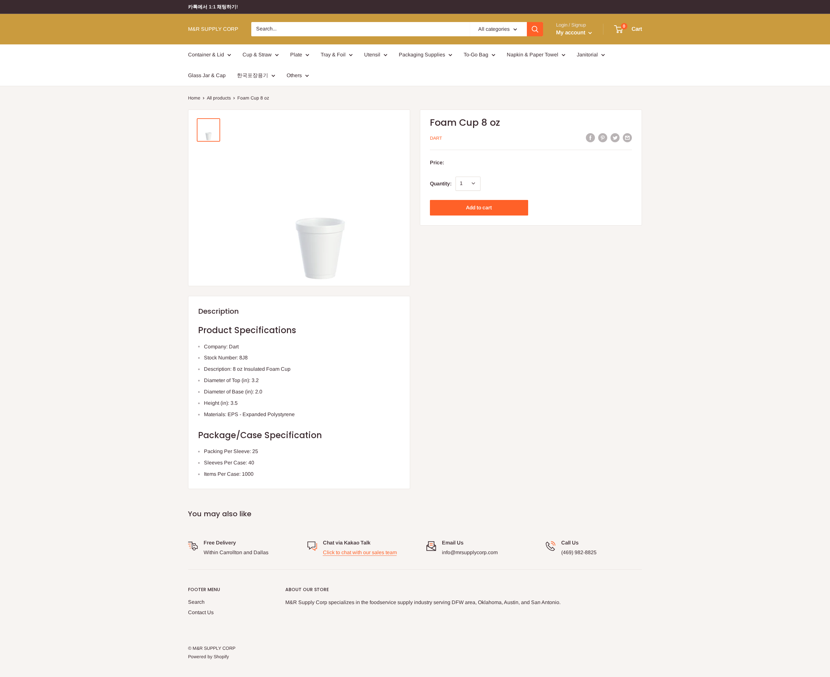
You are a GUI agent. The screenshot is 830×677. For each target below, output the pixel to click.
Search (196, 602)
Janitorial (587, 54)
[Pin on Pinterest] (602, 138)
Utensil (372, 54)
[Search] (535, 29)
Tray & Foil (333, 54)
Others (294, 75)
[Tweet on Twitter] (615, 138)
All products (219, 97)
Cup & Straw (257, 54)
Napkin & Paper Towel (532, 54)
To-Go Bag (476, 54)
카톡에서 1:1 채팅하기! (213, 6)
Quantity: (441, 183)
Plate (296, 54)
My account (571, 32)
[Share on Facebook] (590, 138)
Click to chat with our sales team (360, 552)
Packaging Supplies (422, 54)
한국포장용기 (252, 75)
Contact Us (201, 612)
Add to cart (479, 207)
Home (194, 97)
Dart (436, 138)
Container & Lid (206, 54)
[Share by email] (627, 138)
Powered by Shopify (208, 656)
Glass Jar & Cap (207, 75)
